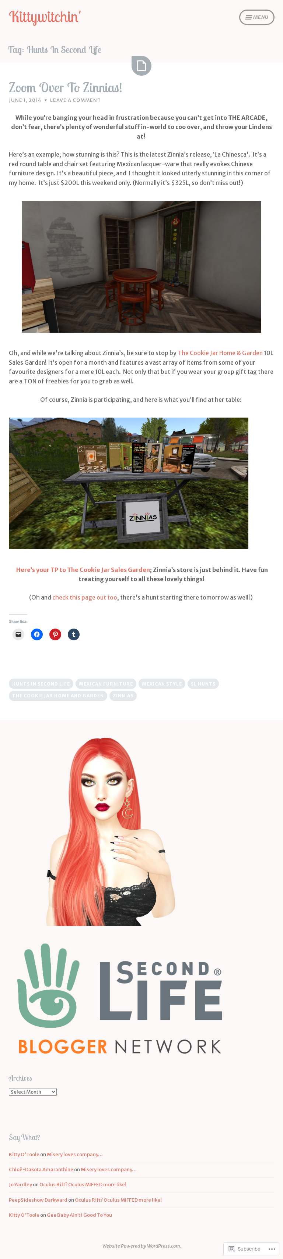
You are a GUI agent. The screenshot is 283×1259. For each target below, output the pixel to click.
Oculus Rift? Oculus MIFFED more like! (82, 1184)
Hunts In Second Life (41, 684)
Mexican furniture (106, 684)
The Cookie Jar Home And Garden (58, 695)
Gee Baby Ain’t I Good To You (79, 1215)
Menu (261, 17)
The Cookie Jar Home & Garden (221, 353)
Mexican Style (162, 684)
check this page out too (84, 597)
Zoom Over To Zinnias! (65, 87)
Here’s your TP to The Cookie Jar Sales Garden (83, 569)
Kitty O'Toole (24, 1154)
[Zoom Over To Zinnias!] (141, 66)
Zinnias (123, 695)
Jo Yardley (20, 1184)
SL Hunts (203, 684)
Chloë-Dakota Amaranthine (41, 1169)
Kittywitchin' (45, 16)
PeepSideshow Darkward (38, 1200)
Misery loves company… (75, 1154)
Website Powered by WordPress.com (141, 1246)
